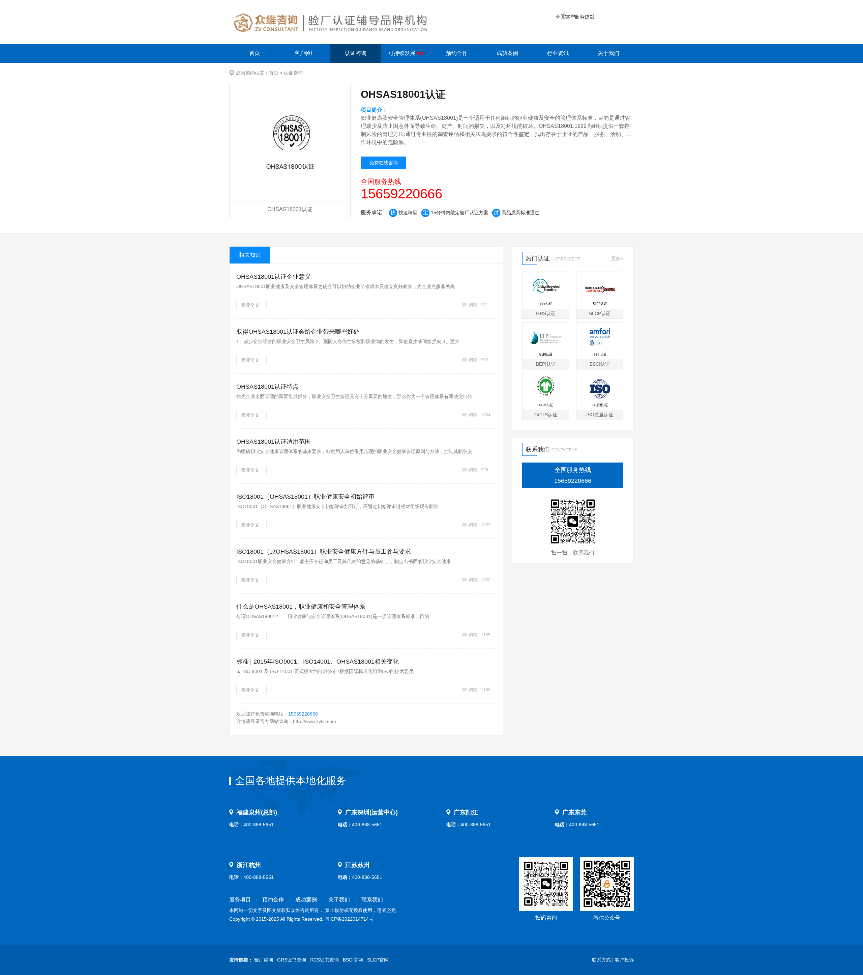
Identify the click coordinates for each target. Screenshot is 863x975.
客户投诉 (624, 960)
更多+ (617, 258)
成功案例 (507, 53)
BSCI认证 (600, 364)
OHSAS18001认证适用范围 (273, 441)
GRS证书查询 (291, 960)
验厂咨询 (263, 960)
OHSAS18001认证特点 (267, 386)
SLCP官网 (378, 960)
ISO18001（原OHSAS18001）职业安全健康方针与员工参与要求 (323, 551)
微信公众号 (606, 918)
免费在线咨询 (383, 162)
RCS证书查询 (324, 960)
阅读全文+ (251, 305)
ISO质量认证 (599, 414)
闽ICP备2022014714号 (349, 919)
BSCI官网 (353, 960)
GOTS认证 (545, 414)
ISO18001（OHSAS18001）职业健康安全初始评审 (305, 496)
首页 (254, 53)
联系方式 (601, 960)
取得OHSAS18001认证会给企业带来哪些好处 (297, 331)
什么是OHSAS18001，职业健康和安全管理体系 (300, 606)
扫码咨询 (546, 918)
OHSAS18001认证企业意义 (273, 276)
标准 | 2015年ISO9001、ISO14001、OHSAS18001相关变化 (317, 661)
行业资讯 (558, 53)
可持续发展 (402, 53)
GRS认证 (546, 313)
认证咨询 (355, 53)
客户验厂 (305, 53)
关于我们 (608, 53)
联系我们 (372, 899)
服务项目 (240, 899)
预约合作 (457, 53)
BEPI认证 (546, 364)
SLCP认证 (600, 313)
